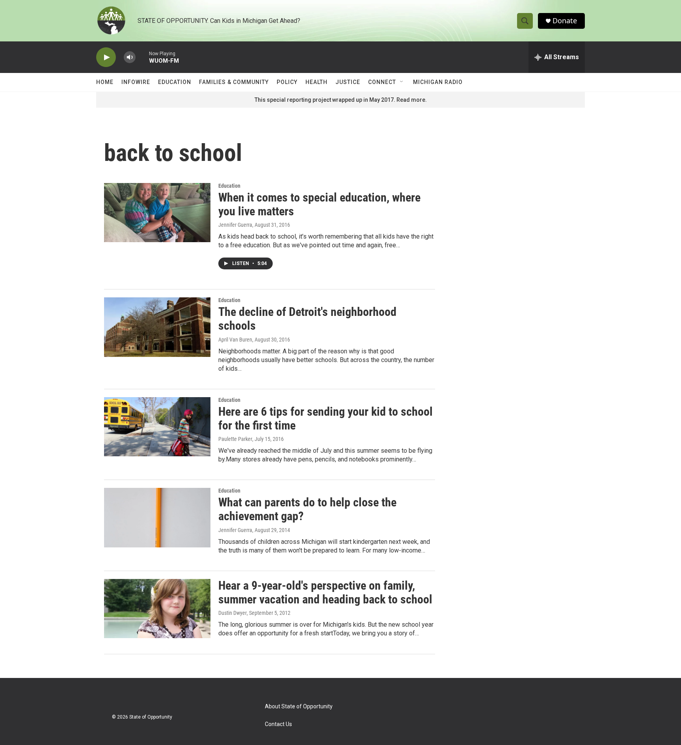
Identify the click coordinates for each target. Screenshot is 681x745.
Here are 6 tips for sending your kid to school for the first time (325, 418)
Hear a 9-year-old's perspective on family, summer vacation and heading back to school (325, 592)
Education (174, 82)
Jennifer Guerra (235, 225)
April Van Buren (235, 339)
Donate (565, 21)
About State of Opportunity (299, 707)
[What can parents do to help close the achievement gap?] (157, 517)
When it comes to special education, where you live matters (319, 204)
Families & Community (234, 82)
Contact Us (278, 724)
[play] (106, 57)
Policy (287, 82)
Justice (347, 82)
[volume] (129, 57)
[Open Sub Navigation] (402, 82)
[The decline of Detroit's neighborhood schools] (157, 327)
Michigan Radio (438, 82)
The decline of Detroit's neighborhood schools (307, 318)
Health (316, 82)
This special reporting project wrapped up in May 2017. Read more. (341, 100)
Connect (382, 82)
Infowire (135, 82)
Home (105, 82)
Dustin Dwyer (232, 613)
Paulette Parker (235, 439)
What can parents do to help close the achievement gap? (307, 509)
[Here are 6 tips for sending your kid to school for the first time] (157, 426)
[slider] (142, 57)
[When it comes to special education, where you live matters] (157, 212)
